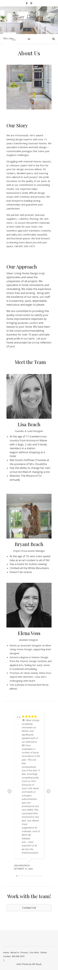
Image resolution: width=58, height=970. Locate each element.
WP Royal (36, 964)
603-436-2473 (18, 956)
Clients (43, 952)
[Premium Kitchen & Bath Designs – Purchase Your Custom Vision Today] (29, 18)
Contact (7, 956)
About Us (14, 952)
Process (24, 952)
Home (6, 952)
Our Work (34, 952)
